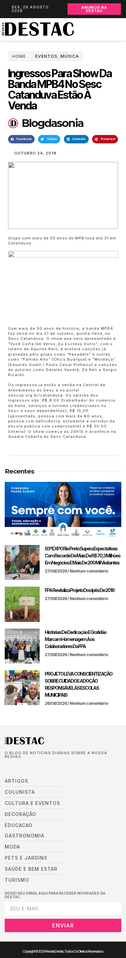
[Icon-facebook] (7, 767)
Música (69, 56)
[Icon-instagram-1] (27, 767)
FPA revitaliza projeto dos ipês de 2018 (79, 590)
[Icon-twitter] (17, 767)
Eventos (46, 56)
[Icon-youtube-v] (37, 767)
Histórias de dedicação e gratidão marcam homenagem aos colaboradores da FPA (75, 639)
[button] (123, 29)
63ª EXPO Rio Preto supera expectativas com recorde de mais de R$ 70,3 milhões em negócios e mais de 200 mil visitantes (82, 555)
